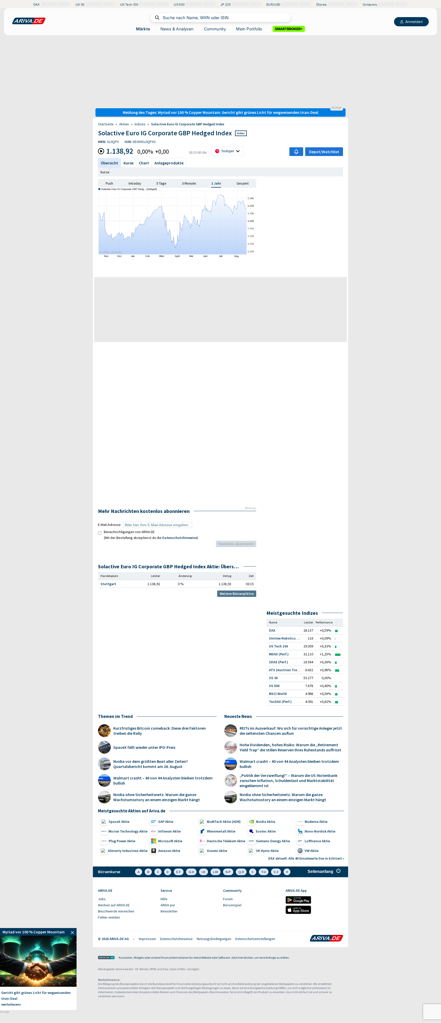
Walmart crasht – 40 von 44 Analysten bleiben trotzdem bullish (163, 780)
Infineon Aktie (169, 831)
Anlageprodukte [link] (168, 162)
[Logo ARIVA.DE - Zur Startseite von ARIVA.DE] (326, 938)
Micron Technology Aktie (128, 831)
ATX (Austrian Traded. (286, 670)
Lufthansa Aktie (317, 841)
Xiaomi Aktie (217, 850)
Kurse (105, 172)
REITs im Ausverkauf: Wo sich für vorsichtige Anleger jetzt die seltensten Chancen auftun (291, 731)
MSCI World (278, 693)
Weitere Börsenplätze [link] (237, 593)
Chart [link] (144, 162)
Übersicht (109, 162)
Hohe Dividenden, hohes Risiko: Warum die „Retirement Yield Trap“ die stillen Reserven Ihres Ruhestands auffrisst (290, 747)
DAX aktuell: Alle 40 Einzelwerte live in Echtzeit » (306, 858)
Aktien (124, 124)
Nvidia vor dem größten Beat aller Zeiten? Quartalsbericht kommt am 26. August (150, 764)
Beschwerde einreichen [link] (116, 911)
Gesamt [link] (243, 183)
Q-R (241, 872)
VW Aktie (311, 850)
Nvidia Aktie (265, 821)
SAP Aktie (165, 821)
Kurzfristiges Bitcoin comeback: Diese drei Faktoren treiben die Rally (159, 731)
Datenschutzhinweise (179, 537)
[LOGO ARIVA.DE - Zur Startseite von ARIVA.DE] (28, 21)
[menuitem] (126, 899)
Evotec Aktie (266, 831)
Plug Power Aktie (122, 841)
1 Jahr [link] (216, 183)
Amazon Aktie (169, 850)
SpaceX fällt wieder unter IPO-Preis (144, 747)
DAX (272, 630)
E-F (178, 872)
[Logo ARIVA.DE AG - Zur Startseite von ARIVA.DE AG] (106, 958)
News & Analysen (177, 28)
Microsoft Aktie (170, 841)
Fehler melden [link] (109, 917)
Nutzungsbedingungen (214, 938)
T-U (263, 872)
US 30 (273, 678)
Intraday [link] (135, 183)
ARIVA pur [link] (168, 905)
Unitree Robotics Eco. (286, 638)
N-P (228, 872)
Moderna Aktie (316, 821)
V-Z (276, 872)
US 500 (274, 685)
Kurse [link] (128, 162)
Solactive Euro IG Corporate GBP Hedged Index (187, 124)
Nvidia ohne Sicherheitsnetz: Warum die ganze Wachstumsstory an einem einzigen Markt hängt (156, 797)
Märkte (143, 28)
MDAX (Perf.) (279, 654)
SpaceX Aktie (119, 821)
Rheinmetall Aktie (221, 831)
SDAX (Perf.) (278, 662)
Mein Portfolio (249, 28)
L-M (215, 872)
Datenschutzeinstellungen (255, 938)
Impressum (147, 938)
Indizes (139, 124)
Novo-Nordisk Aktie (320, 831)
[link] (38, 932)
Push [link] (109, 183)
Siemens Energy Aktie (273, 841)
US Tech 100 (278, 646)
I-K (203, 872)
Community (215, 28)
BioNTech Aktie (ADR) (224, 821)
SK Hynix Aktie (267, 850)
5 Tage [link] (161, 183)
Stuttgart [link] (108, 584)
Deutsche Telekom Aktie (226, 841)
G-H (191, 872)
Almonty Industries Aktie (128, 850)
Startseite (106, 124)
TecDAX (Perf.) (280, 701)
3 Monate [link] (189, 183)
